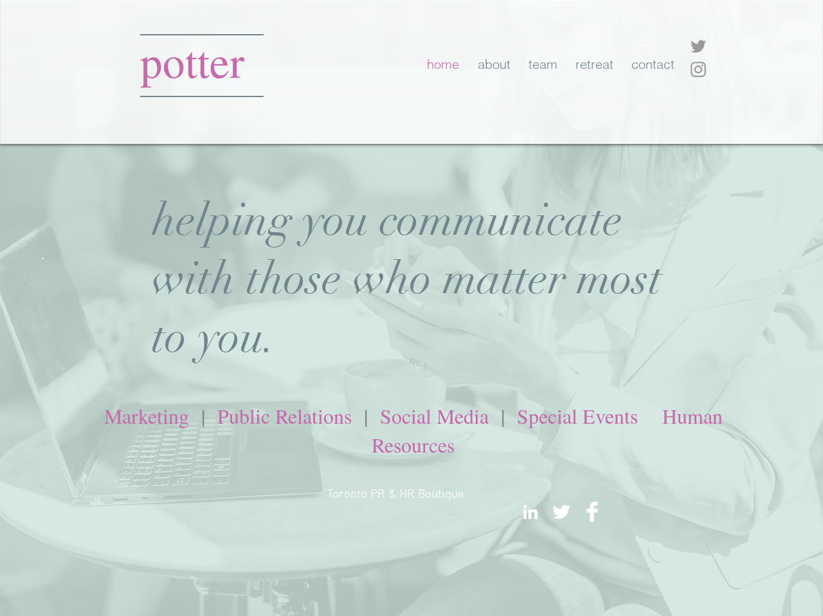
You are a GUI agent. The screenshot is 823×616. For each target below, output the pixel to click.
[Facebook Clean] (592, 512)
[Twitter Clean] (561, 512)
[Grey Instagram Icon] (698, 69)
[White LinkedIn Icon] (530, 512)
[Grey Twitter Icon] (698, 46)
